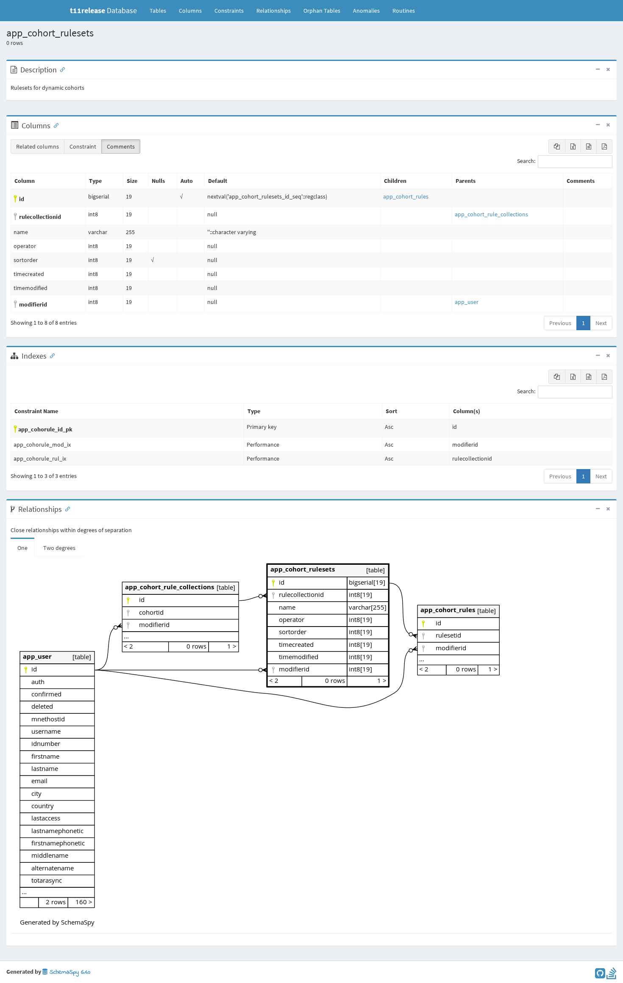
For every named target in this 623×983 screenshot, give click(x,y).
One (22, 548)
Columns (190, 10)
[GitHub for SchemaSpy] (600, 975)
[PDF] (604, 146)
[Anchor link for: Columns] (54, 125)
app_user (466, 302)
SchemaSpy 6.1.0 (68, 972)
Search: (526, 161)
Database (103, 10)
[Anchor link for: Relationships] (66, 508)
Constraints (229, 10)
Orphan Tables (321, 10)
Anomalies (366, 10)
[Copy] (556, 146)
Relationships (273, 10)
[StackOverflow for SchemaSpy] (611, 975)
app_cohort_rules (405, 196)
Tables (161, 10)
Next (601, 323)
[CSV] (589, 146)
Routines (403, 10)
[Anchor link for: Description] (60, 69)
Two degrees (59, 548)
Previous (560, 323)
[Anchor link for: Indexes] (50, 355)
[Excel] (573, 146)
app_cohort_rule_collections (491, 214)
